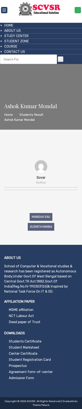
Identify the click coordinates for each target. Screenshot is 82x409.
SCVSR (31, 401)
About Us (12, 31)
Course (10, 46)
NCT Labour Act (21, 316)
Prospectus (18, 366)
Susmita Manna (41, 227)
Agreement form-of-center (31, 372)
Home (8, 25)
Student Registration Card (30, 360)
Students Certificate (25, 341)
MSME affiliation (21, 310)
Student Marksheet (24, 347)
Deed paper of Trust (24, 322)
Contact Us (14, 52)
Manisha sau (41, 217)
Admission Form (21, 378)
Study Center (16, 36)
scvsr (41, 178)
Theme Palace (41, 405)
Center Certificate (23, 354)
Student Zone (16, 41)
